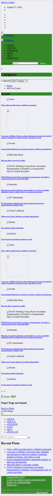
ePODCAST (12, 58)
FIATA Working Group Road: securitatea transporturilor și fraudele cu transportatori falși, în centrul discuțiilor (25, 178)
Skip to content (8, 2)
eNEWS (10, 45)
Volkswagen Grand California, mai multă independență (20, 216)
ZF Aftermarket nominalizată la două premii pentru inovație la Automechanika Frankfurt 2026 (22, 204)
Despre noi (12, 485)
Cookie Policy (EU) (16, 477)
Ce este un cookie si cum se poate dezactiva (26, 480)
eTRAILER (12, 50)
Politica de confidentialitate (19, 482)
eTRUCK (11, 48)
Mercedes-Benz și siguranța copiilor (13, 160)
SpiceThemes (42, 492)
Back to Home (7, 408)
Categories (6, 81)
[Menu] (2, 38)
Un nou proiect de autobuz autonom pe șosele (16, 239)
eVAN (10, 53)
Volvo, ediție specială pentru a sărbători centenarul (18, 105)
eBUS (9, 55)
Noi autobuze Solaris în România (12, 228)
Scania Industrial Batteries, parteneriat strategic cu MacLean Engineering (26, 149)
